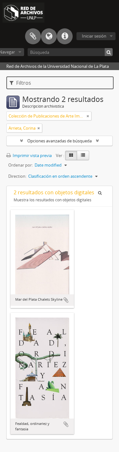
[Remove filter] (88, 116)
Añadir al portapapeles (66, 300)
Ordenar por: (20, 165)
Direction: (17, 176)
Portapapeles (33, 36)
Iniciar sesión (94, 36)
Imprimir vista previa (32, 155)
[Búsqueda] (109, 52)
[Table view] (83, 155)
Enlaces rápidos (65, 36)
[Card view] (71, 155)
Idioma (49, 36)
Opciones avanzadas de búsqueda (59, 141)
